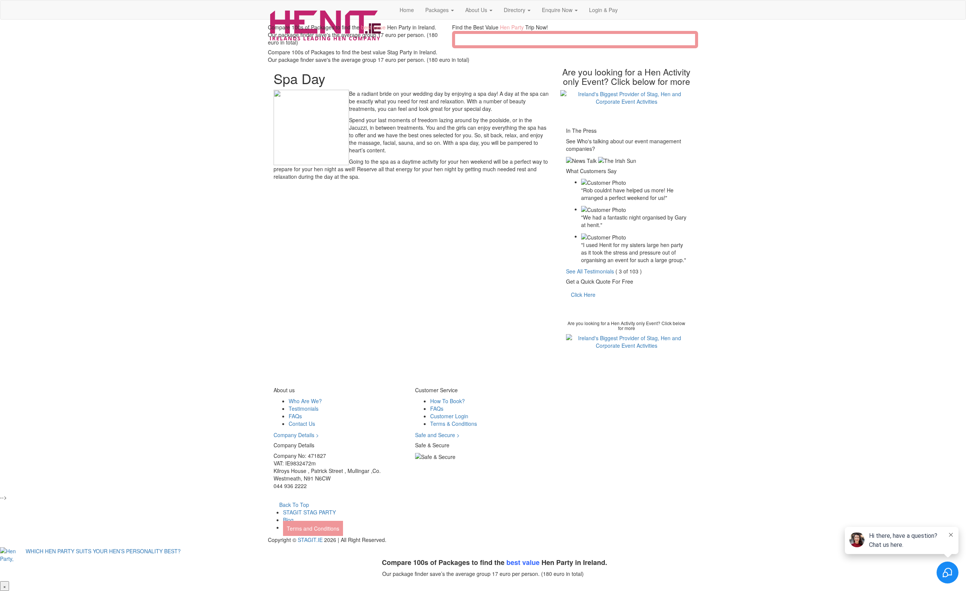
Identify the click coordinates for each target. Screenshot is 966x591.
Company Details (296, 435)
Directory (515, 10)
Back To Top (293, 504)
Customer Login (449, 416)
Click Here (583, 294)
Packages (437, 10)
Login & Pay (603, 10)
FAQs (295, 416)
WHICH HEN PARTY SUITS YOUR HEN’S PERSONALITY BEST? (102, 551)
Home (407, 10)
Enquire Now (558, 10)
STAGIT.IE (310, 539)
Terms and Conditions (313, 528)
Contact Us (302, 423)
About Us (477, 10)
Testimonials (303, 408)
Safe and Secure (437, 435)
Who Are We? (305, 401)
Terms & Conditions (453, 423)
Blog (288, 519)
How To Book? (447, 401)
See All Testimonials (590, 271)
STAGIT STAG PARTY (309, 512)
